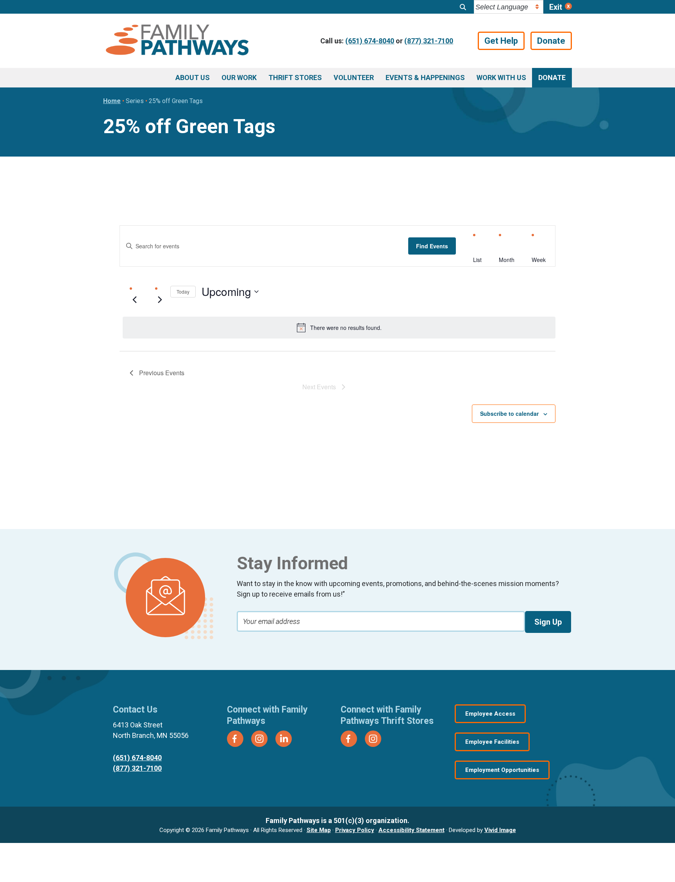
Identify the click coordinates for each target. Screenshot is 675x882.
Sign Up (548, 622)
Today (183, 291)
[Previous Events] (134, 299)
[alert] (339, 328)
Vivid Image (500, 830)
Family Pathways (177, 41)
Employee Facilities (492, 741)
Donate (551, 41)
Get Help (501, 41)
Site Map (319, 830)
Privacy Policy (354, 830)
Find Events (432, 246)
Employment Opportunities (502, 769)
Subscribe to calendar (509, 413)
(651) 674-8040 (369, 41)
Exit (555, 7)
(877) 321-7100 (428, 41)
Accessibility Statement (412, 830)
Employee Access (490, 713)
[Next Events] (159, 299)
